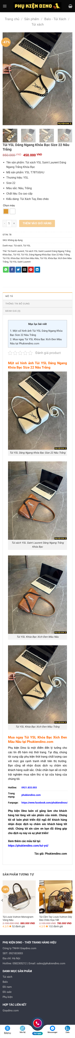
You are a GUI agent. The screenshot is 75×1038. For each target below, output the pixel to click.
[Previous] (8, 79)
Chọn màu (9, 205)
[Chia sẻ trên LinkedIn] (37, 270)
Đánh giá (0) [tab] (12, 311)
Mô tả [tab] (9, 296)
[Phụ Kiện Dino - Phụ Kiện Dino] (38, 6)
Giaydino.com (11, 1010)
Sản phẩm (31, 19)
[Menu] (5, 6)
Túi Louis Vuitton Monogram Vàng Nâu (18, 918)
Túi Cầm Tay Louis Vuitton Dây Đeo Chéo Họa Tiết (55, 918)
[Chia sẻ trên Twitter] (18, 270)
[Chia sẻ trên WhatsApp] (6, 270)
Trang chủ (12, 19)
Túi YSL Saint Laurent (20, 261)
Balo (5, 981)
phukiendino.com (31, 795)
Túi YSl (16, 254)
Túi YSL (27, 245)
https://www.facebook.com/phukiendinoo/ (44, 802)
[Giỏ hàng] (70, 6)
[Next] (66, 79)
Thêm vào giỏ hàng (37, 223)
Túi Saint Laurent (16, 251)
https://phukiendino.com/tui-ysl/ (28, 845)
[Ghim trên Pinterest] (31, 270)
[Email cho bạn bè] (25, 270)
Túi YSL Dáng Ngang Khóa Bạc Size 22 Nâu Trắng (45, 254)
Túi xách (38, 24)
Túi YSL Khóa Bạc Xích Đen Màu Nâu (21, 258)
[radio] (6, 211)
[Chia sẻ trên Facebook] (12, 270)
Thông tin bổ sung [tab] (17, 303)
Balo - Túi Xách (55, 19)
